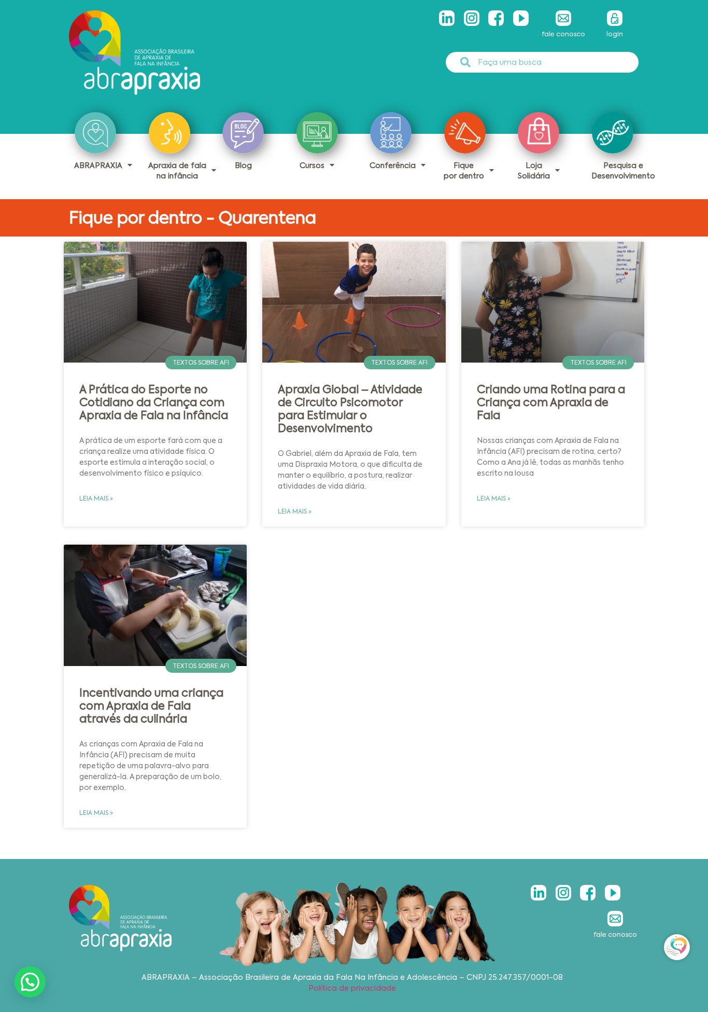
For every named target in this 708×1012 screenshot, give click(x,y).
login (614, 34)
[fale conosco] (563, 18)
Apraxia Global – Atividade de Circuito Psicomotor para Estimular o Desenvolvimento (350, 409)
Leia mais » (96, 498)
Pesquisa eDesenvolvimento (623, 170)
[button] (30, 981)
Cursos (312, 165)
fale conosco (563, 34)
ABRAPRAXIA (98, 165)
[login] (614, 18)
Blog (243, 165)
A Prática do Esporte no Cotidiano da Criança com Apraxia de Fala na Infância (153, 402)
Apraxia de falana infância (177, 170)
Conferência (393, 165)
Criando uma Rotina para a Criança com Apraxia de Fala (551, 402)
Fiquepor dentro (464, 170)
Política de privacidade (352, 988)
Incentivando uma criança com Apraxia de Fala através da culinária (151, 706)
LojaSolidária (534, 170)
